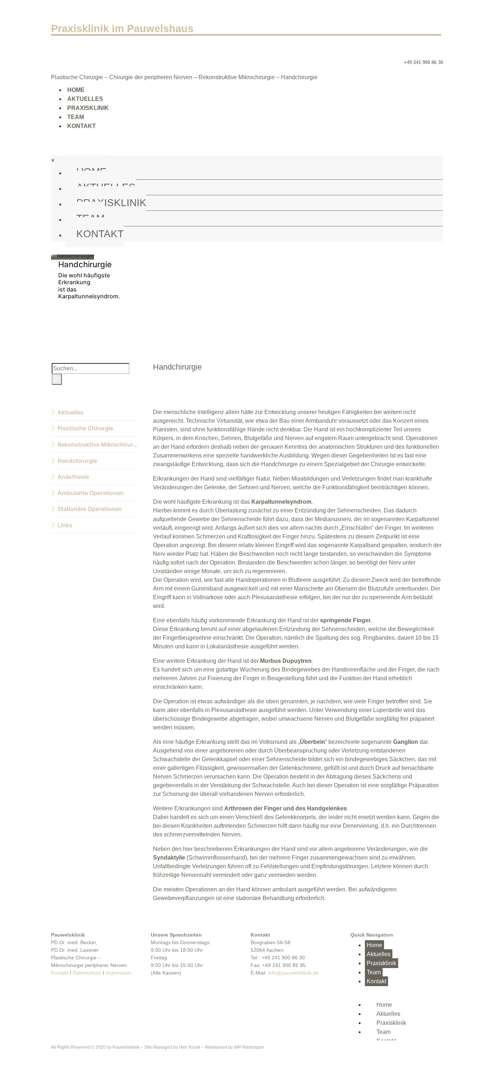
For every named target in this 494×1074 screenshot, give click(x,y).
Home (76, 90)
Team (75, 117)
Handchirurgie (77, 460)
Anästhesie (73, 476)
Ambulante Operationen (91, 492)
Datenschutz (87, 973)
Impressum (118, 973)
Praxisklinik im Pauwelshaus (122, 28)
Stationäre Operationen (90, 508)
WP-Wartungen (249, 1047)
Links (65, 525)
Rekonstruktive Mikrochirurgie (98, 444)
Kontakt (81, 126)
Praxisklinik (88, 108)
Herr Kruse (189, 1047)
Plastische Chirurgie (85, 428)
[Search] (57, 379)
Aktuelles (85, 99)
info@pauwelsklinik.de (293, 973)
